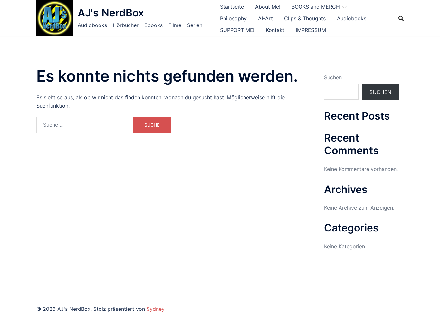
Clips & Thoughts (305, 18)
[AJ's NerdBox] (54, 18)
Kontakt (275, 30)
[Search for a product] (401, 18)
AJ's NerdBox (111, 12)
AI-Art (265, 18)
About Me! (267, 7)
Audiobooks (351, 18)
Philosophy (233, 18)
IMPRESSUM (311, 30)
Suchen (333, 77)
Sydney (156, 309)
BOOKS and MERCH (316, 7)
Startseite (232, 7)
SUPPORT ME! (237, 30)
